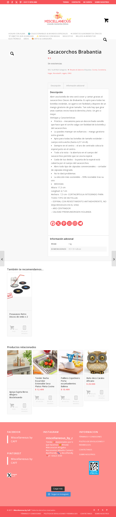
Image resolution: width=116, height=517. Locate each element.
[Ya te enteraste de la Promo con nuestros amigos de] (69, 482)
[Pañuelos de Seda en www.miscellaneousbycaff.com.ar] (62, 467)
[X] (58, 223)
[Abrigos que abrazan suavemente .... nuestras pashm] (54, 482)
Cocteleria (102, 70)
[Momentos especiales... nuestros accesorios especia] (62, 472)
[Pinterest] (63, 223)
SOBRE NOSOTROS (102, 2)
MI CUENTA (87, 2)
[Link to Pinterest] (21, 2)
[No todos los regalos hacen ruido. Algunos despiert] (69, 477)
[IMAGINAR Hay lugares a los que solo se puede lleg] (54, 477)
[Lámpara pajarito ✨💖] (62, 477)
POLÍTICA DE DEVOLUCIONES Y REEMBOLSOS (91, 443)
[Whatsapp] (69, 223)
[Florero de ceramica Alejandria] (114, 258)
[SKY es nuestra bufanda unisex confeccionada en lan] (46, 467)
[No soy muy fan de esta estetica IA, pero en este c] (46, 462)
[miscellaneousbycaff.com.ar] (58, 21)
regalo (64, 73)
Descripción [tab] (56, 85)
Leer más (15, 330)
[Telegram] (80, 223)
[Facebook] (52, 223)
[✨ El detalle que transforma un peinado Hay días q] (54, 462)
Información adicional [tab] (75, 85)
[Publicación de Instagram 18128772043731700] (54, 472)
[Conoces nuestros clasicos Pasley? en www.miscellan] (69, 462)
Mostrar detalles (24, 332)
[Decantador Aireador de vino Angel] (2, 258)
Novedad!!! (57, 73)
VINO (69, 73)
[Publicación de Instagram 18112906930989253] (62, 462)
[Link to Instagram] (8, 2)
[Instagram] (74, 223)
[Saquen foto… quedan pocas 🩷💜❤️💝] (46, 477)
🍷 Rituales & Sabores (75, 70)
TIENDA (66, 2)
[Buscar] (104, 40)
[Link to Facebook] (12, 2)
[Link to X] (16, 2)
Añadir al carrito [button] (40, 400)
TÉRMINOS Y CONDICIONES (90, 436)
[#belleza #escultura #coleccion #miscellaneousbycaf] (62, 482)
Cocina (94, 70)
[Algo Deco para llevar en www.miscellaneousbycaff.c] (69, 467)
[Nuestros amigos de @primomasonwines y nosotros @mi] (46, 482)
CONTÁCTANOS (85, 449)
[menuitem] (66, 2)
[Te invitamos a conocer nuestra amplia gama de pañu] (46, 472)
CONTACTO (76, 2)
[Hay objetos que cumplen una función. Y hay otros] (69, 472)
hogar (50, 73)
